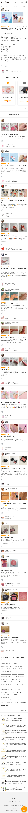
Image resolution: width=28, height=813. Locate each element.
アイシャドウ (21, 674)
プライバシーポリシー (19, 805)
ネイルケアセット (5, 689)
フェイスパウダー (5, 666)
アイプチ (3, 679)
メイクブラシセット (5, 697)
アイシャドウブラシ (15, 697)
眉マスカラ (3, 681)
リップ (19, 689)
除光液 (18, 687)
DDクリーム (21, 668)
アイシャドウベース (5, 676)
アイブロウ (13, 676)
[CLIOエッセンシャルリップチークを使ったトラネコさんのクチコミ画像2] (18, 17)
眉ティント (21, 679)
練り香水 (3, 705)
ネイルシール (4, 684)
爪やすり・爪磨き (13, 689)
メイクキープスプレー (14, 694)
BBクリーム (9, 668)
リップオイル (11, 692)
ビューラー (3, 694)
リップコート (18, 692)
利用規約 (12, 805)
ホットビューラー (20, 676)
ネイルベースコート (21, 684)
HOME (14, 798)
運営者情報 (6, 805)
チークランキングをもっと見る (20, 109)
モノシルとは (17, 801)
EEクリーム (3, 671)
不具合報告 (14, 808)
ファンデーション (10, 663)
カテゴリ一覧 (10, 801)
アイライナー (14, 674)
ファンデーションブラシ (6, 699)
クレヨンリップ (4, 692)
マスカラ (9, 671)
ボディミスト (23, 702)
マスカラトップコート (6, 674)
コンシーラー (17, 663)
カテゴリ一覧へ (23, 710)
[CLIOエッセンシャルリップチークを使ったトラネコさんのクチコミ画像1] (6, 17)
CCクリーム (15, 668)
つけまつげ (8, 679)
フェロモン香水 (16, 702)
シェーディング (18, 666)
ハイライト (12, 666)
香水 (7, 705)
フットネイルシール (5, 687)
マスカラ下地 (14, 671)
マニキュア (17, 681)
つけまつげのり (14, 679)
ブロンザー (3, 668)
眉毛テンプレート (10, 681)
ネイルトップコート (12, 684)
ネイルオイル (13, 687)
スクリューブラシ (16, 699)
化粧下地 (3, 663)
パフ (8, 694)
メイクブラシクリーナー (6, 702)
